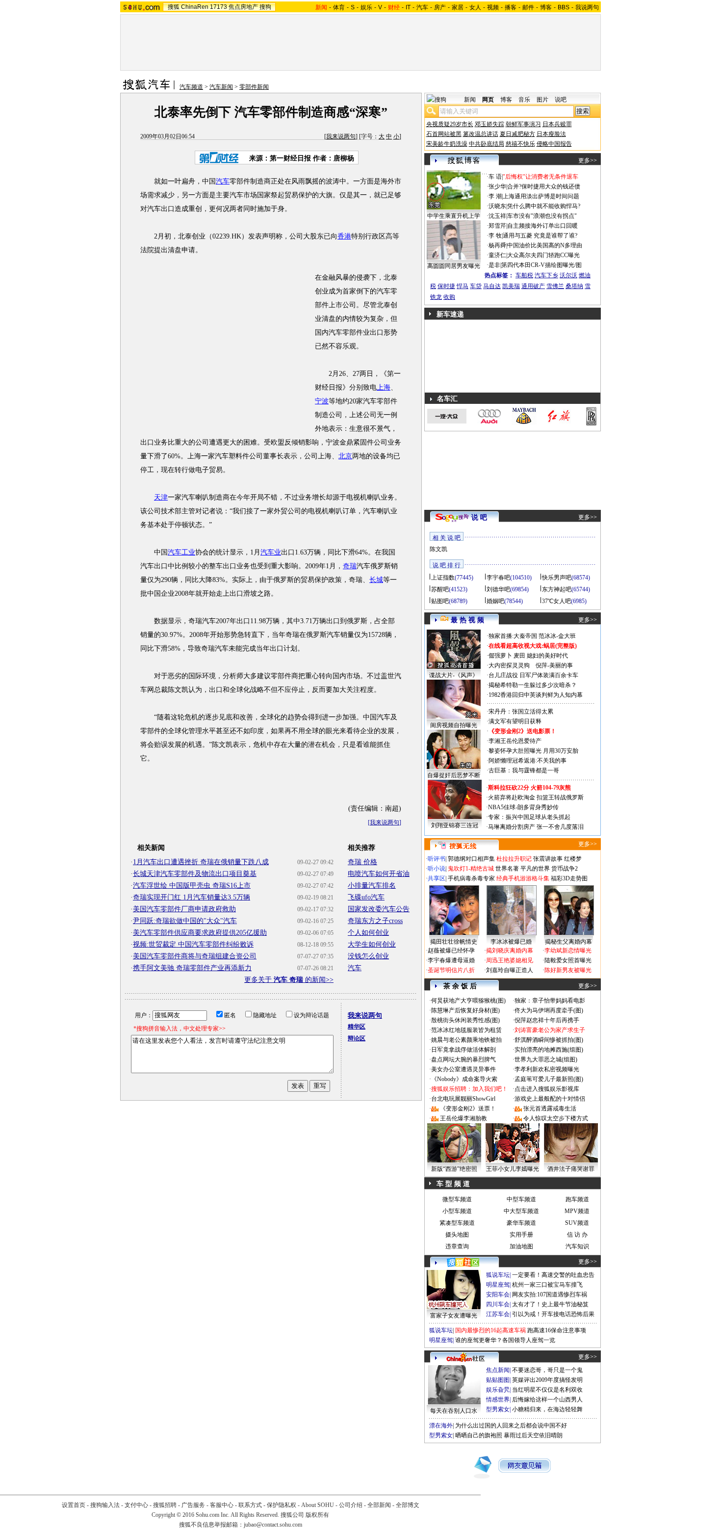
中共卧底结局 (486, 143)
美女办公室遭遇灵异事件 (463, 1069)
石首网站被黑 (444, 134)
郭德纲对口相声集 (471, 858)
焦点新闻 (498, 1370)
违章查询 (457, 1246)
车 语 (495, 176)
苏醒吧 (440, 589)
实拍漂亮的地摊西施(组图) (549, 1049)
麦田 (519, 655)
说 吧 (479, 517)
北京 (345, 456)
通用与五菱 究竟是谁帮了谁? (540, 235)
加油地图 (521, 1246)
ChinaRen (194, 6)
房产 (440, 7)
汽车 (422, 7)
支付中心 (136, 1505)
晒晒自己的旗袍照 (478, 1435)
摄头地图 (457, 1234)
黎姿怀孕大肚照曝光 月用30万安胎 (533, 750)
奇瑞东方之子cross (375, 920)
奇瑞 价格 (362, 862)
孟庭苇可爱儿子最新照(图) (549, 1079)
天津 (161, 497)
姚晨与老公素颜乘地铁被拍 (466, 1039)
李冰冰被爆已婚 (511, 941)
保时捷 (446, 286)
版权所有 (317, 1514)
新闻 (470, 99)
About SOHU (317, 1505)
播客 (510, 7)
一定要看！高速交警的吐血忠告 (553, 1274)
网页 (488, 99)
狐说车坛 (498, 1274)
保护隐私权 (281, 1505)
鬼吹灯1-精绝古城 (471, 868)
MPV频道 (577, 1211)
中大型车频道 (521, 1211)
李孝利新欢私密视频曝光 (547, 1069)
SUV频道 (577, 1222)
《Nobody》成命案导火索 (464, 1079)
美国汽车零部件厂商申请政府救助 (184, 909)
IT (408, 7)
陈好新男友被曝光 (568, 970)
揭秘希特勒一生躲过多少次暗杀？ (533, 685)
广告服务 (193, 1505)
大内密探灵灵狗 (509, 665)
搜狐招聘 (165, 1505)
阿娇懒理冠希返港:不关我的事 (527, 760)
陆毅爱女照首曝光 (568, 960)
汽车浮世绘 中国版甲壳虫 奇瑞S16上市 (192, 885)
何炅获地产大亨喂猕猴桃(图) (468, 1000)
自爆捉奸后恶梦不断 (453, 775)
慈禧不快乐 (520, 143)
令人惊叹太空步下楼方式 (555, 1118)
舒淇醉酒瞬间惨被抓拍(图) (549, 1039)
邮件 (528, 7)
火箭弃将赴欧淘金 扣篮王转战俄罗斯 (536, 797)
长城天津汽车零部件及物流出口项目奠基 (195, 873)
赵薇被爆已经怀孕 (451, 950)
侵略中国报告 (554, 143)
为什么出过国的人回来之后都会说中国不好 (511, 1425)
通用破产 (533, 286)
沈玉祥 (497, 215)
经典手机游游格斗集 (522, 878)
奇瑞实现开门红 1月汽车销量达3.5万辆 (191, 897)
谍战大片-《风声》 (453, 675)
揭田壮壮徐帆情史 (453, 941)
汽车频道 (191, 86)
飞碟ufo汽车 (366, 897)
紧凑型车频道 (457, 1222)
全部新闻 (379, 1505)
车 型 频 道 (453, 1184)
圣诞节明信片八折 (451, 970)
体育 (339, 7)
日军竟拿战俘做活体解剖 (463, 1049)
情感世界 (498, 1399)
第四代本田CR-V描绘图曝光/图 (541, 265)
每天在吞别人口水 (453, 1410)
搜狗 (265, 6)
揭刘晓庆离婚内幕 (509, 950)
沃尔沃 (568, 275)
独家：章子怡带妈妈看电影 (550, 1000)
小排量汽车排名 (372, 885)
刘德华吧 (498, 589)
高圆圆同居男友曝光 (453, 266)
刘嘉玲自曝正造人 (509, 970)
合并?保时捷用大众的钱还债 (543, 186)
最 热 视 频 (467, 620)
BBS (563, 7)
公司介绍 (350, 1505)
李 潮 (495, 196)
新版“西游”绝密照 (454, 1168)
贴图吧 (440, 601)
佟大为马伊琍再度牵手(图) (549, 1010)
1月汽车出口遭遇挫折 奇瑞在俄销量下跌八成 (201, 862)
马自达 (492, 286)
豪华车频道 (521, 1222)
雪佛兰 (555, 286)
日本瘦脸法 (551, 134)
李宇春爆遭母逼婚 (451, 960)
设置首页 (73, 1505)
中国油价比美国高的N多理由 (544, 245)
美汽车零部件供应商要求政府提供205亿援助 (200, 932)
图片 (542, 99)
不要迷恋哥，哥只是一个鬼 (547, 1370)
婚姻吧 (495, 601)
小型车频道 (457, 1211)
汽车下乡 (546, 275)
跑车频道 (577, 1199)
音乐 (524, 99)
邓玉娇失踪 (489, 124)
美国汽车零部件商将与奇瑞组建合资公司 (195, 956)
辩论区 (356, 1038)
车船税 (524, 275)
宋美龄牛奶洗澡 (446, 143)
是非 (494, 265)
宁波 (322, 401)
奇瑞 (350, 566)
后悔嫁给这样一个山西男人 (547, 1399)
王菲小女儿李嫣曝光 (512, 1168)
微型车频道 (457, 1199)
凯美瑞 (511, 286)
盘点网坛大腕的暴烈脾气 (463, 1059)
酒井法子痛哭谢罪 (570, 1168)
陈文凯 (438, 549)
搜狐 (174, 6)
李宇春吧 (498, 577)
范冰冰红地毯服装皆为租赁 (466, 1030)
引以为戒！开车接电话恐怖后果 (553, 1314)
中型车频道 (521, 1199)
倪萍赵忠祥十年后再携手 (547, 1020)
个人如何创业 (368, 932)
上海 (383, 387)
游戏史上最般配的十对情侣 (550, 1098)
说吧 (560, 99)
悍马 (462, 286)
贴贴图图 (498, 1379)
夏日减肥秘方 (517, 134)
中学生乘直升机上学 (453, 215)
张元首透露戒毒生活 (549, 1108)
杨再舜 (497, 245)
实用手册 (521, 1234)
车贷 (476, 286)
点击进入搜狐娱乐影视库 (547, 1088)
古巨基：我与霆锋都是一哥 (524, 770)
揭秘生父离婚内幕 (568, 941)
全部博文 (407, 1505)
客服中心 (221, 1505)
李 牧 (495, 235)
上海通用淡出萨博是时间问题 (541, 196)
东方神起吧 (556, 589)
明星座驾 (498, 1284)
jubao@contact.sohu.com (273, 1524)
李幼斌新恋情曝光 (568, 950)
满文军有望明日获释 (515, 721)
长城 (376, 579)
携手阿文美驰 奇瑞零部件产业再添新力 (192, 968)
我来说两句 (341, 136)
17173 (218, 6)
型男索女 (498, 1409)
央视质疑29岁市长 (449, 124)
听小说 (436, 868)
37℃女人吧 (556, 601)
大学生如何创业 (372, 944)
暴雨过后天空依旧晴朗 (533, 1435)
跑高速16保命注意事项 (556, 1330)
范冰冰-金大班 (557, 636)
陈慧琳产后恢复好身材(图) (465, 1010)
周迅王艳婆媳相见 (509, 960)
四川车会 (498, 1304)
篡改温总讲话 (480, 134)
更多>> (587, 160)
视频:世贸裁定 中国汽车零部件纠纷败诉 (193, 944)
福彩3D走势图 (569, 878)
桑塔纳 (574, 286)
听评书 (436, 858)
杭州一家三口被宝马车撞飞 (547, 1284)
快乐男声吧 (556, 577)
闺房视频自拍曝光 (453, 725)
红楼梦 (573, 858)
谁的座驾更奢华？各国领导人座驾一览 (505, 1340)
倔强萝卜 (500, 655)
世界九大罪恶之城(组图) (546, 1059)
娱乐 (366, 7)
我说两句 (587, 7)
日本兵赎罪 (557, 124)
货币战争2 (564, 868)
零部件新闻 (254, 86)
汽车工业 (181, 552)
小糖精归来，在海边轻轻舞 (547, 1409)
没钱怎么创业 (368, 956)
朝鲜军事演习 (523, 124)
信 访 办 (577, 1234)
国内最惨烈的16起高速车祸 (490, 1330)
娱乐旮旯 (498, 1389)
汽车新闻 (221, 86)
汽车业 (270, 552)
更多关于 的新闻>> (289, 979)
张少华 (497, 186)
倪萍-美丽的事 (554, 665)
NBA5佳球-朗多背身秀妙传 (523, 807)
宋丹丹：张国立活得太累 (521, 711)
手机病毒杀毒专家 (471, 878)
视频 (493, 7)
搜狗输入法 (105, 1505)
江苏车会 (498, 1314)
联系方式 (250, 1505)
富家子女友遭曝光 (453, 1315)
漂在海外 (441, 1425)
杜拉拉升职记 (514, 858)
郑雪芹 (497, 225)
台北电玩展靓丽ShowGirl (463, 1098)
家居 (458, 7)
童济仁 (497, 255)
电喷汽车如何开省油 (379, 873)
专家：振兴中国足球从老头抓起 (529, 817)
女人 (475, 7)
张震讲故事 (548, 858)
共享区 (436, 878)
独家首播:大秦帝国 (513, 636)
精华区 (356, 1026)
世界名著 (507, 868)
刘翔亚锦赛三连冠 (454, 825)
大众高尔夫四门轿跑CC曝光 (543, 255)
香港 (344, 236)
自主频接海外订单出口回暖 (542, 225)
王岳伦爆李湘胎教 (463, 1118)
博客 (546, 7)
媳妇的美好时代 (547, 655)
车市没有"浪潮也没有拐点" (542, 215)
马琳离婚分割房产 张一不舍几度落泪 (536, 826)
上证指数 (443, 577)
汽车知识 (577, 1246)
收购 (449, 296)
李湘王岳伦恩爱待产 (515, 741)
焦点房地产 (243, 6)
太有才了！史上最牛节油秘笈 (550, 1304)
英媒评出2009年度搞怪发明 (547, 1379)
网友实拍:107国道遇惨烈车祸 (549, 1294)
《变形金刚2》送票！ (468, 1108)
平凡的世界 (535, 868)
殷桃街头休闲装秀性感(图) (465, 1020)
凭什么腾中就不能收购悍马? (543, 206)
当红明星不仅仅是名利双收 (547, 1389)
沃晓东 (497, 206)
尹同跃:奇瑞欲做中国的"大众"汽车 (185, 920)
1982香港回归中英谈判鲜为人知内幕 (536, 694)
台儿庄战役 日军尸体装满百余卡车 (533, 675)
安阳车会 (498, 1294)
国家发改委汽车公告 (379, 909)
